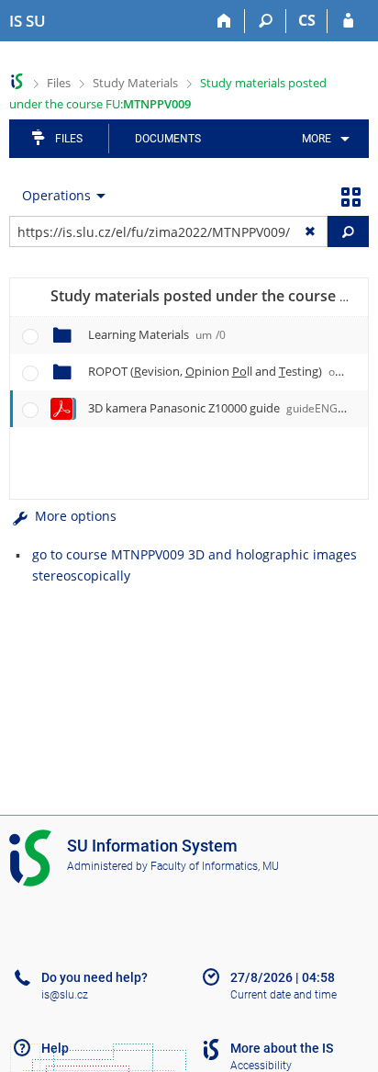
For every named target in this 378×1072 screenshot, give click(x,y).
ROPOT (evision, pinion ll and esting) (224, 371)
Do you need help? (94, 977)
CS (307, 20)
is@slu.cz (64, 994)
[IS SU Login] (348, 21)
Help (55, 1048)
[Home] (224, 21)
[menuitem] (322, 138)
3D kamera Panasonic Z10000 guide (222, 408)
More (316, 138)
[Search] (265, 21)
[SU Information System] (17, 81)
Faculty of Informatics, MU (214, 866)
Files (59, 82)
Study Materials (135, 82)
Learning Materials (157, 334)
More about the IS (281, 1048)
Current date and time (283, 994)
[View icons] (350, 195)
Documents (168, 138)
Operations (56, 195)
